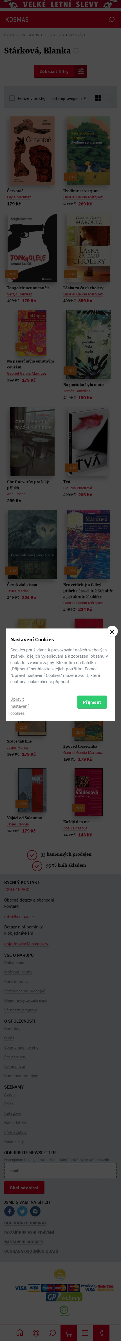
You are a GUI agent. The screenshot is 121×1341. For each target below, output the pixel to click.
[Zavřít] (112, 631)
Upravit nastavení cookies (19, 706)
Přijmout (92, 702)
